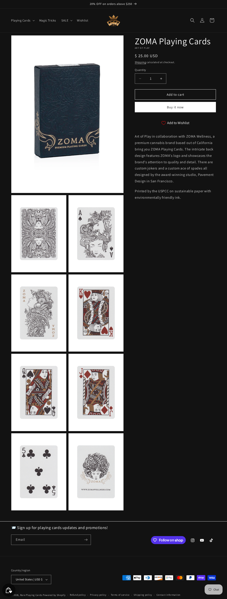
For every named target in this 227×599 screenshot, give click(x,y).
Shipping (140, 62)
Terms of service (120, 594)
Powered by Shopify (54, 595)
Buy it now (175, 107)
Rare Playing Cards (31, 595)
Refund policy (78, 594)
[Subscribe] (86, 540)
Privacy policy (98, 594)
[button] (22, 20)
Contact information (168, 594)
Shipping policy (143, 594)
